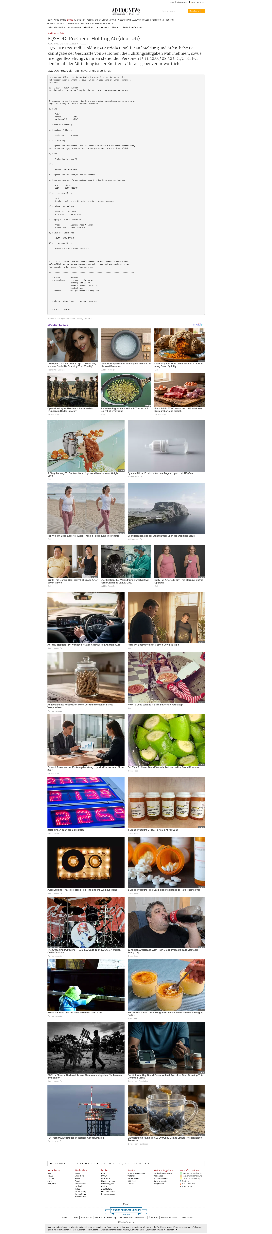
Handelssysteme (108, 1181)
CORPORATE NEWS (87, 23)
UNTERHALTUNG (109, 20)
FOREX (104, 1176)
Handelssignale (107, 1183)
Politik (77, 1178)
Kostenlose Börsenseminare (160, 1177)
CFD (103, 1173)
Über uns (153, 1217)
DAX (49, 1173)
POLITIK (90, 20)
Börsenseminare (108, 1194)
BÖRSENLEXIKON (182, 2)
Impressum (86, 1217)
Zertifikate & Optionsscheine (107, 1190)
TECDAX (50, 1178)
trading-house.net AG (163, 1173)
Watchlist (131, 1176)
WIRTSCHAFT (79, 20)
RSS (193, 2)
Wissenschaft (80, 1183)
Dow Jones (51, 1183)
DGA (62, 33)
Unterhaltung (80, 1191)
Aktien (104, 1186)
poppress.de (159, 1183)
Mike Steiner (187, 1217)
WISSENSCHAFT (124, 20)
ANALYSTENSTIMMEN (72, 23)
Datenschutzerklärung (105, 1217)
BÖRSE (70, 20)
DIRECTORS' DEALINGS (102, 23)
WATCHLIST (201, 2)
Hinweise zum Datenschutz (133, 1217)
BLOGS (172, 2)
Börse (78, 27)
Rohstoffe (105, 1178)
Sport (77, 1181)
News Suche (194, 11)
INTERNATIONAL (157, 20)
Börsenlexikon (57, 1163)
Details (160, 1229)
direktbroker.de (160, 1181)
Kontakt (131, 1183)
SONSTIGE (170, 20)
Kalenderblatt (81, 1196)
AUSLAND (136, 20)
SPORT (98, 20)
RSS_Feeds (132, 1181)
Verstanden (169, 1229)
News (64, 1217)
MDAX (50, 1176)
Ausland (78, 1186)
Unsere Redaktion (169, 1217)
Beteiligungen (53, 33)
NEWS (50, 20)
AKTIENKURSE (60, 20)
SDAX (49, 1181)
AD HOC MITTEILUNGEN (55, 23)
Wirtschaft (79, 1176)
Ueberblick (87, 27)
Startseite (70, 27)
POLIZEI (145, 20)
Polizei (77, 1189)
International (80, 1194)
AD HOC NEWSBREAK (136, 1173)
